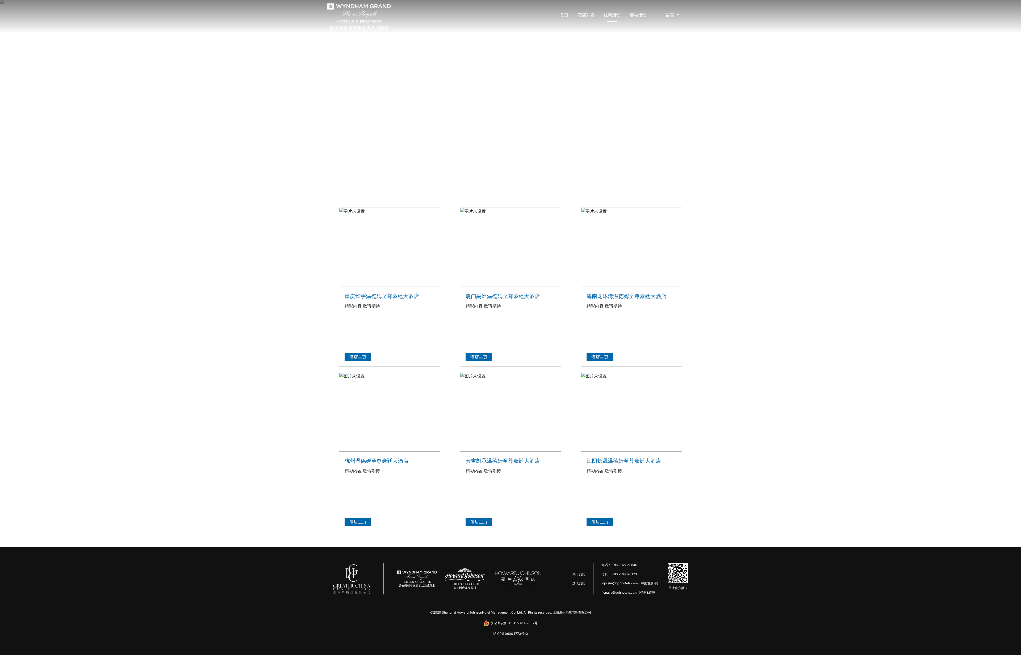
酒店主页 (357, 357)
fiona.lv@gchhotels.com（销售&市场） (629, 592)
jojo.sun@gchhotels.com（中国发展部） (630, 583)
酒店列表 (586, 15)
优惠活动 (612, 15)
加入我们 (578, 583)
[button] (76, 95)
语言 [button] (671, 15)
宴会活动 (638, 15)
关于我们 (578, 574)
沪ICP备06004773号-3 (510, 634)
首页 (564, 15)
